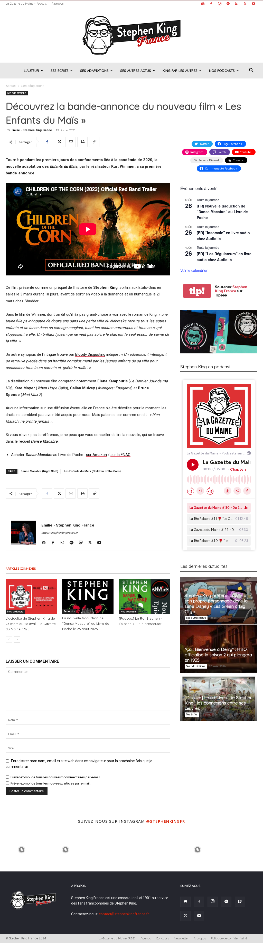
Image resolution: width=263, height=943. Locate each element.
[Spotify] (228, 3)
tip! (197, 291)
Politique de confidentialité (229, 938)
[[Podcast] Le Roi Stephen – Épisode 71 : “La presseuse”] (144, 596)
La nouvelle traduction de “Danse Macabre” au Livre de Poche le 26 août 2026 (85, 623)
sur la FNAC (120, 454)
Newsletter (181, 938)
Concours (162, 938)
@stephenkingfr (165, 821)
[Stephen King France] (131, 35)
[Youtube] (253, 3)
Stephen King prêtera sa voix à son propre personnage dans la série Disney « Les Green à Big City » (216, 603)
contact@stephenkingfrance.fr (124, 914)
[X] (245, 3)
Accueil (11, 86)
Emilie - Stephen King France (32, 130)
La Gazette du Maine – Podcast (26, 3)
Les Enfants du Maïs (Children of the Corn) (92, 471)
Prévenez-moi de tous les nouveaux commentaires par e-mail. (56, 777)
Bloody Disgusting (90, 354)
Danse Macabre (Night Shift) (39, 471)
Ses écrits (60, 70)
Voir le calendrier (194, 270)
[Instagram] (219, 3)
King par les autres (180, 70)
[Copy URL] (94, 142)
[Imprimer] (82, 142)
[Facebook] (211, 3)
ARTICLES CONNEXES (21, 568)
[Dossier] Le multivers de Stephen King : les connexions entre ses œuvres (218, 703)
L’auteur (31, 70)
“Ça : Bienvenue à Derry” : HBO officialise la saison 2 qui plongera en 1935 (218, 655)
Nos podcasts (222, 70)
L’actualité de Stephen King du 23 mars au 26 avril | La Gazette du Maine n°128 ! (31, 623)
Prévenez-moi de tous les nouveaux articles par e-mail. (50, 783)
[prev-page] (9, 639)
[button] (251, 70)
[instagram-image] (21, 849)
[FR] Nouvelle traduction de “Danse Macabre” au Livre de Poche (222, 211)
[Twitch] (236, 3)
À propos (57, 3)
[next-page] (17, 639)
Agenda (145, 938)
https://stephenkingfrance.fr (59, 532)
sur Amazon (96, 454)
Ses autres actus (135, 70)
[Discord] (202, 3)
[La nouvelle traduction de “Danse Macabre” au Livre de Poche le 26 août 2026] (87, 596)
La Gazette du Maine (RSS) (117, 938)
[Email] (70, 142)
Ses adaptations (94, 70)
